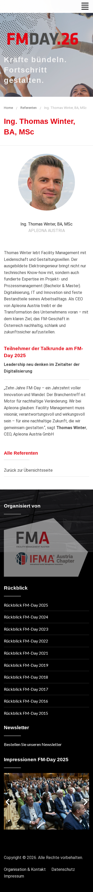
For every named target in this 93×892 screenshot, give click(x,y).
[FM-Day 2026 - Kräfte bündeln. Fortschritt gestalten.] (42, 36)
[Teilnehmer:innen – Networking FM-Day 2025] (46, 801)
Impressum (14, 876)
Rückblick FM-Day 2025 (26, 604)
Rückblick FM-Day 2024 (26, 616)
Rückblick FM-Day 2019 (26, 665)
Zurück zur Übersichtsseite (28, 470)
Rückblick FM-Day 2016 (26, 700)
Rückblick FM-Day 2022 (26, 640)
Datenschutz (63, 869)
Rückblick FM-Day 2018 (26, 676)
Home (8, 108)
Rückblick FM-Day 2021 (26, 652)
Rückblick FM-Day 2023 (26, 628)
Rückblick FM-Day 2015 (26, 713)
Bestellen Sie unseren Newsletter (33, 744)
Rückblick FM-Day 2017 (26, 689)
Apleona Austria (46, 230)
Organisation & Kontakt (25, 869)
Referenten (28, 108)
